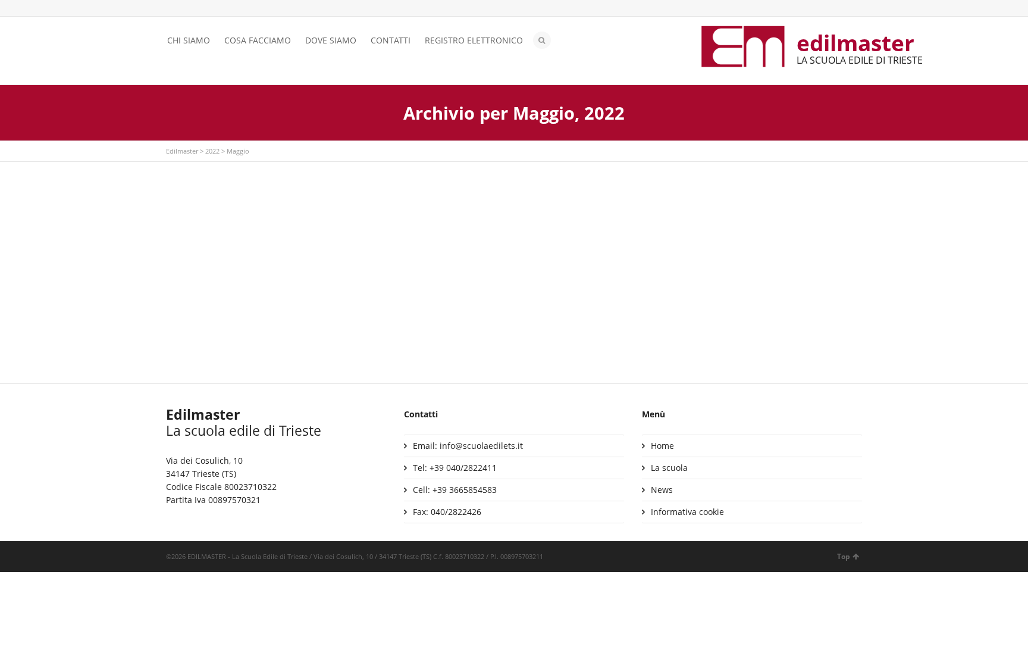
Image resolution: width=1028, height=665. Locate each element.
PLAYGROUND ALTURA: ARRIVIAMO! (487, 207)
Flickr (225, 9)
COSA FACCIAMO (257, 40)
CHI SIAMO (188, 40)
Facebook (190, 9)
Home (662, 445)
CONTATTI (390, 40)
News (662, 489)
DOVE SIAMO (330, 40)
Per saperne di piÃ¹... (217, 278)
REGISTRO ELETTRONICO (474, 40)
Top (843, 556)
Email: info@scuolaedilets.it (468, 445)
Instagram (207, 9)
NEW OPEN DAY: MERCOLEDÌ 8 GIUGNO (731, 207)
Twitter (173, 9)
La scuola (669, 467)
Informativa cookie (687, 511)
